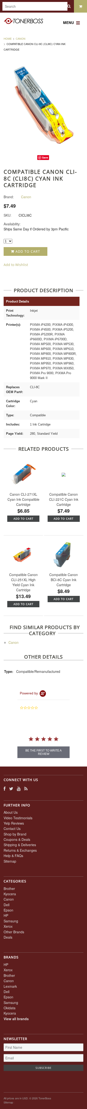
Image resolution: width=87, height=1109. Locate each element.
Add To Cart (23, 518)
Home (8, 38)
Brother (9, 888)
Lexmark (10, 986)
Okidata (9, 1007)
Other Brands (14, 931)
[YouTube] (19, 788)
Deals (8, 937)
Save (45, 157)
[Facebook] (5, 788)
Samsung (11, 921)
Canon (20, 38)
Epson (8, 910)
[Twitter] (11, 788)
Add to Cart (27, 251)
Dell (6, 904)
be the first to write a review (43, 752)
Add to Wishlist (16, 264)
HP (6, 915)
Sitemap (10, 861)
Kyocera (10, 893)
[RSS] (26, 788)
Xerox (8, 926)
